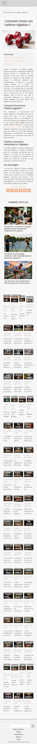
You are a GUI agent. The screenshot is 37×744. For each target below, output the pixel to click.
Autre (9, 10)
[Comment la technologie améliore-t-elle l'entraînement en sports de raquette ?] (18, 243)
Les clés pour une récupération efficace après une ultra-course (17, 282)
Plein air (18, 737)
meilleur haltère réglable (13, 127)
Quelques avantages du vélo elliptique (29, 622)
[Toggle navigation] (4, 2)
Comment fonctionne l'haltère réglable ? (14, 57)
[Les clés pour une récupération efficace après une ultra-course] (18, 270)
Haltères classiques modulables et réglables (15, 61)
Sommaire (9, 54)
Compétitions (18, 734)
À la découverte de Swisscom (19, 698)
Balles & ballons (18, 729)
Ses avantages (8, 64)
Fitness (18, 732)
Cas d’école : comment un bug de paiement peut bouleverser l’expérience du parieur (17, 228)
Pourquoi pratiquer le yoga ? (19, 475)
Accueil (3, 10)
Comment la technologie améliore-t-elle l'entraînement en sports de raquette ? (18, 256)
